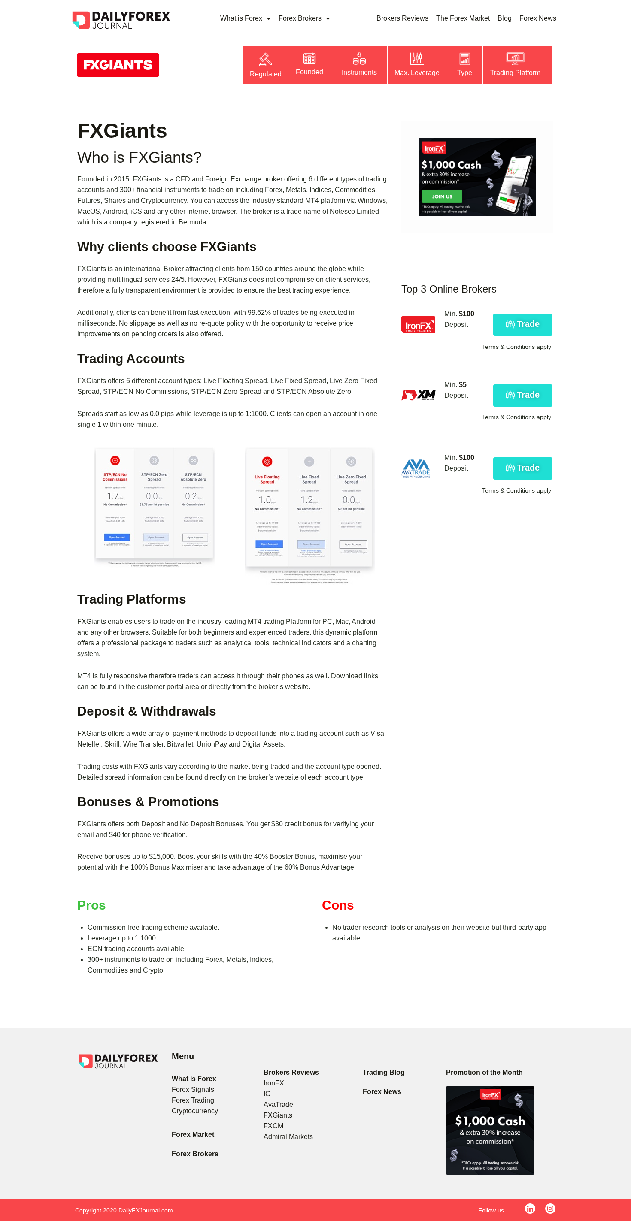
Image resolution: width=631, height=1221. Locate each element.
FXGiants (278, 1115)
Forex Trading (193, 1100)
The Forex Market (463, 18)
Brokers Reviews (402, 18)
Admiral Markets (288, 1136)
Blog (505, 18)
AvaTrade (278, 1104)
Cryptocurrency (195, 1111)
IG (267, 1093)
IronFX (274, 1083)
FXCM (273, 1126)
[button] (522, 325)
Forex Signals (193, 1089)
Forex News (537, 18)
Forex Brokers (300, 18)
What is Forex (241, 18)
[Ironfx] (477, 177)
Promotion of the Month (484, 1072)
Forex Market (193, 1134)
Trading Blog (384, 1072)
